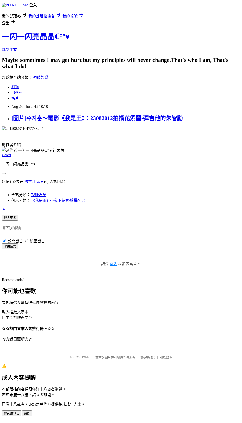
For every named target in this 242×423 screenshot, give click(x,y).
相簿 (15, 87)
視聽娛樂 (40, 77)
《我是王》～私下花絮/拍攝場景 (58, 200)
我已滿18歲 (11, 413)
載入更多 (10, 218)
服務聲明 (166, 357)
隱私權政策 (147, 357)
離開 (27, 413)
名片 (15, 98)
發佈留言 (10, 246)
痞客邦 (30, 182)
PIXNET (85, 357)
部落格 (17, 93)
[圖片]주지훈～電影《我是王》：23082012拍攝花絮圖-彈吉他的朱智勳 (97, 118)
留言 (40, 182)
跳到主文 (9, 50)
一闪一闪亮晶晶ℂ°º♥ (36, 36)
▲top (6, 209)
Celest (6, 155)
